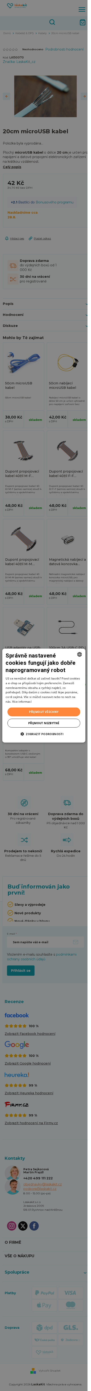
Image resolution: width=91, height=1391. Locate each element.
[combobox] (79, 654)
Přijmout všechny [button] (43, 712)
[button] (43, 734)
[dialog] (43, 695)
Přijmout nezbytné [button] (44, 723)
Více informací (22, 702)
